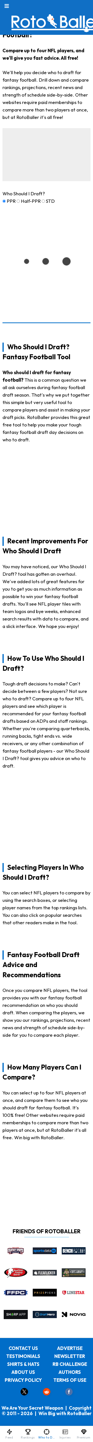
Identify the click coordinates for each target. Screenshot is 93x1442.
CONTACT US (23, 1348)
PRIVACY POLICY (23, 1380)
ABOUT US (23, 1372)
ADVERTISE (70, 1348)
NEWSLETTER (69, 1356)
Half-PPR (31, 201)
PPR (11, 201)
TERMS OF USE (69, 1380)
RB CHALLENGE (70, 1364)
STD (50, 201)
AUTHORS (70, 1372)
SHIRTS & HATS (23, 1364)
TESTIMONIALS (23, 1356)
